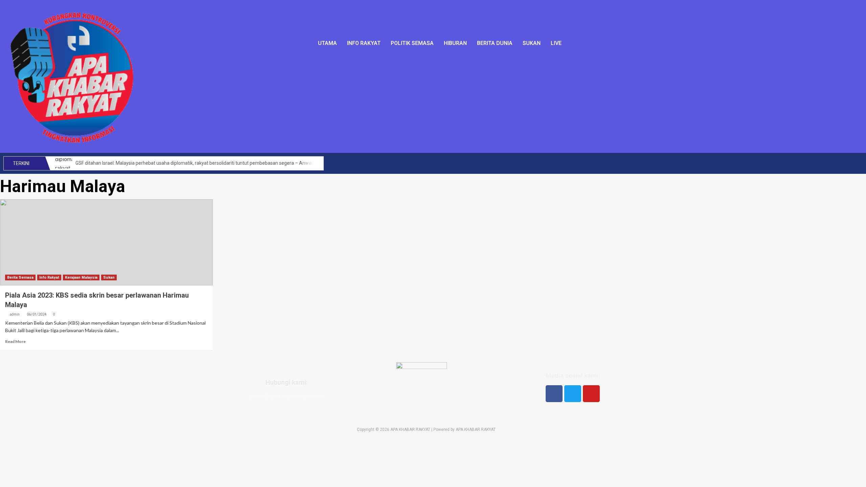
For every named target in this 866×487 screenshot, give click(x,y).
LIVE (556, 43)
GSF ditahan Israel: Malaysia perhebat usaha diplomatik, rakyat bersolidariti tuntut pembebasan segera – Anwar (194, 163)
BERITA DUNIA (494, 43)
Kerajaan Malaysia (81, 277)
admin (14, 314)
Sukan (109, 277)
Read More (15, 341)
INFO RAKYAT (364, 43)
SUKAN (532, 43)
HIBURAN (455, 43)
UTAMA (327, 43)
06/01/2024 (36, 314)
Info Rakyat (49, 277)
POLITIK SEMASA (412, 43)
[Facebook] (554, 393)
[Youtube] (591, 393)
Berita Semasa (20, 277)
